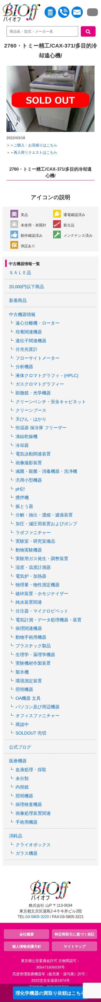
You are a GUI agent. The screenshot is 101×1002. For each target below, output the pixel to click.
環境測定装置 (29, 680)
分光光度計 (27, 349)
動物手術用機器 (31, 637)
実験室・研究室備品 (35, 541)
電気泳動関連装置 (33, 454)
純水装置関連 (29, 602)
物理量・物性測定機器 (38, 584)
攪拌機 (22, 497)
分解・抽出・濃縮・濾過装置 (44, 515)
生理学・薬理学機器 (35, 654)
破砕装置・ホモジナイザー (42, 593)
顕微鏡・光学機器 (33, 393)
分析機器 (24, 366)
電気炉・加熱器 (31, 576)
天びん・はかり (31, 419)
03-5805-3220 (37, 917)
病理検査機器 (29, 804)
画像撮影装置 (29, 462)
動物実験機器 (29, 550)
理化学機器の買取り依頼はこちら (50, 993)
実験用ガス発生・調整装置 (42, 558)
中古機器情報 (22, 314)
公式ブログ (20, 747)
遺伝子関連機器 (31, 340)
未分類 (22, 778)
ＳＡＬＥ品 (20, 272)
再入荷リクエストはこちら (35, 152)
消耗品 (15, 835)
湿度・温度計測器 (33, 567)
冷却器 (22, 445)
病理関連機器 (29, 628)
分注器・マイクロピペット (42, 611)
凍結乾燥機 (27, 436)
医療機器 (18, 760)
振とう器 (24, 506)
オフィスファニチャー (38, 715)
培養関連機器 (29, 331)
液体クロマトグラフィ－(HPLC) (47, 375)
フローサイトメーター (38, 358)
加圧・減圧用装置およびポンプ (46, 523)
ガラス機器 (27, 853)
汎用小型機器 (29, 480)
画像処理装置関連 (33, 813)
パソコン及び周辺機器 (38, 706)
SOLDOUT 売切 (31, 733)
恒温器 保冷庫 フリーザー (41, 427)
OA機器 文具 (28, 698)
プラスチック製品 (33, 645)
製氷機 (22, 672)
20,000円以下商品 (26, 286)
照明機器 (24, 689)
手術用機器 (27, 822)
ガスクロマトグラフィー (40, 384)
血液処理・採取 (31, 769)
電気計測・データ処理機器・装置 (49, 619)
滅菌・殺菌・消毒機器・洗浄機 (46, 471)
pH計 (20, 489)
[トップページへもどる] (20, 13)
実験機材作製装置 (33, 663)
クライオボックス (33, 844)
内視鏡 (22, 787)
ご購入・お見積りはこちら (35, 145)
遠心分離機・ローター (38, 323)
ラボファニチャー (33, 532)
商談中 (22, 724)
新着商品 (18, 300)
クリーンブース (31, 410)
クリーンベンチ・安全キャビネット (51, 401)
